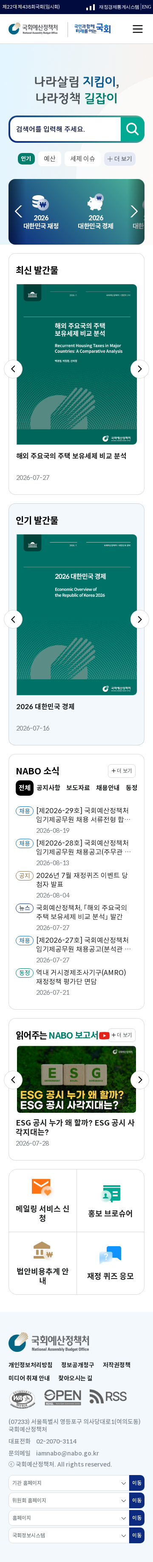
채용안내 (108, 788)
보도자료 (78, 788)
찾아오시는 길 (75, 1378)
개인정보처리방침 (30, 1365)
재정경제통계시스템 (112, 9)
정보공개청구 (77, 1365)
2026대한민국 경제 (95, 222)
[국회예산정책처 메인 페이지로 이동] (41, 29)
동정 (132, 788)
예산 (50, 159)
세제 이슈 (82, 159)
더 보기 (123, 159)
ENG (146, 8)
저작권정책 (116, 1365)
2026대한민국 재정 (41, 222)
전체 (26, 790)
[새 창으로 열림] (22, 1399)
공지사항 (48, 788)
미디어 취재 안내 (29, 1378)
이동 (138, 1485)
